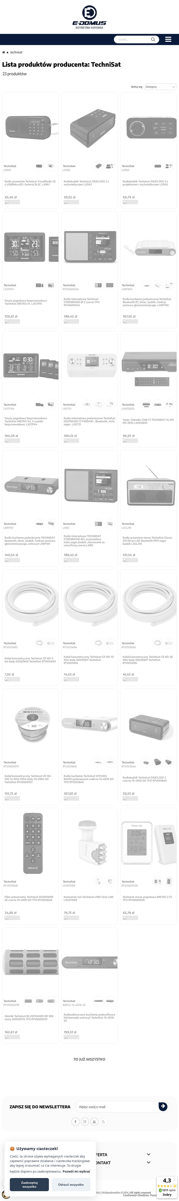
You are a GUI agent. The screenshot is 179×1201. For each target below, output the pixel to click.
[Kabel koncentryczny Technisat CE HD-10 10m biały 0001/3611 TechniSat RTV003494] (90, 605)
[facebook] (75, 1122)
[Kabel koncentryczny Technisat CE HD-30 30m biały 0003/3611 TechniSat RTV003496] (148, 605)
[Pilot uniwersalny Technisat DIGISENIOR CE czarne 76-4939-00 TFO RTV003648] (30, 843)
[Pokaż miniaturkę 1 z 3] (146, 285)
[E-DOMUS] (89, 17)
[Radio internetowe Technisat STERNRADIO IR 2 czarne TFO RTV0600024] (90, 247)
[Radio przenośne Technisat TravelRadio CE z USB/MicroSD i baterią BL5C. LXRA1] (30, 128)
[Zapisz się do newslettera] (163, 1106)
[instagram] (85, 1122)
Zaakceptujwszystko (29, 1184)
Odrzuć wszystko (71, 1184)
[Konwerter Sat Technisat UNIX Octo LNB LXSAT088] (90, 843)
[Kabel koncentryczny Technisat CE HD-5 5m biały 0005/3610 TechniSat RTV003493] (30, 605)
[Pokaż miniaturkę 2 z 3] (157, 285)
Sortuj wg (136, 87)
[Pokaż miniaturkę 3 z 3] (169, 285)
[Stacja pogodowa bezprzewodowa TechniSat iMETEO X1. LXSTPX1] (30, 247)
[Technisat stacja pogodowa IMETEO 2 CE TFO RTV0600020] (148, 843)
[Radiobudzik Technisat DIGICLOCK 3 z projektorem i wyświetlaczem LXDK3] (148, 128)
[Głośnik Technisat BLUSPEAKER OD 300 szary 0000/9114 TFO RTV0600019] (30, 962)
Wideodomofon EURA (115, 1192)
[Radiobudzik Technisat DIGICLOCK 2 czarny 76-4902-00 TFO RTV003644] (148, 724)
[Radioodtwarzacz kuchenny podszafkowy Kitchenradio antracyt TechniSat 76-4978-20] (90, 962)
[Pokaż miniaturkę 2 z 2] (51, 166)
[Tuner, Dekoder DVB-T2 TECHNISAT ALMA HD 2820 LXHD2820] (148, 366)
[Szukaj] (153, 39)
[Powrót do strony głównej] (3, 52)
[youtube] (94, 1122)
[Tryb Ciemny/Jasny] (104, 1122)
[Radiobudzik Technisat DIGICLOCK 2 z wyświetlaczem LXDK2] (90, 128)
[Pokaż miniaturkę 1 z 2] (39, 166)
